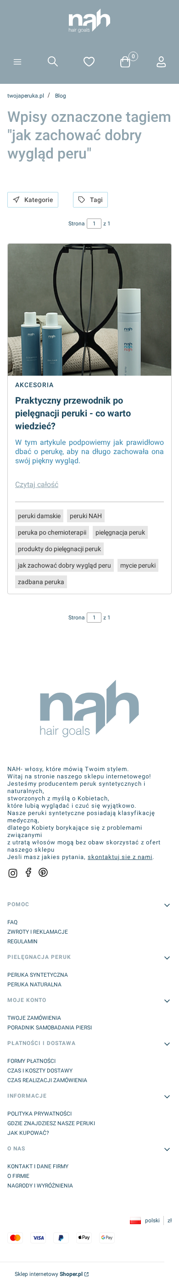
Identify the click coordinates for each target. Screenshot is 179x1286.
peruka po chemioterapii (52, 532)
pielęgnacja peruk (120, 532)
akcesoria (34, 385)
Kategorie (38, 199)
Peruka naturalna (34, 984)
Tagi (96, 199)
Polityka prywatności (39, 1114)
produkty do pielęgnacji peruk (59, 549)
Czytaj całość (36, 484)
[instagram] (12, 873)
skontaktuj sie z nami (120, 857)
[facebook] (28, 872)
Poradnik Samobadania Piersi (49, 1027)
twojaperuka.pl (25, 96)
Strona (76, 223)
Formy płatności (31, 1061)
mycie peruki (138, 565)
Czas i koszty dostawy (40, 1070)
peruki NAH (86, 516)
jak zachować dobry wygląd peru (64, 565)
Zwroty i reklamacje (37, 932)
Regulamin (22, 941)
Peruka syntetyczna (37, 975)
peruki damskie (39, 516)
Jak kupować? (28, 1133)
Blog (60, 96)
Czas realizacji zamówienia (47, 1080)
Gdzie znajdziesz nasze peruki (51, 1123)
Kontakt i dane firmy (37, 1166)
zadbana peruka (41, 582)
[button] (17, 62)
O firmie (18, 1176)
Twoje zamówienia (34, 1018)
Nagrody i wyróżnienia (40, 1185)
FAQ (12, 922)
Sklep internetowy (49, 1274)
